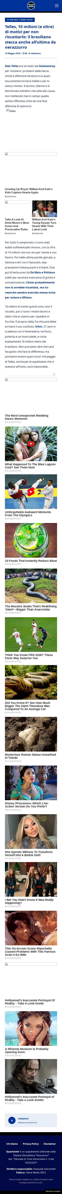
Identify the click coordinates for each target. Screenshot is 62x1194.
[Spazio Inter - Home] (31, 6)
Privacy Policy (31, 1143)
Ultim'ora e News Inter (20, 20)
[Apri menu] (57, 6)
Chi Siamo (12, 1143)
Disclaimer (50, 1143)
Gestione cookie (53, 1191)
